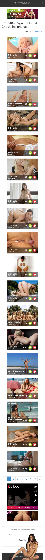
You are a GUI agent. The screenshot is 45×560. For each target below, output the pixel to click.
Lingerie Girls (13, 152)
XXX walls (12, 55)
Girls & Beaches (15, 103)
